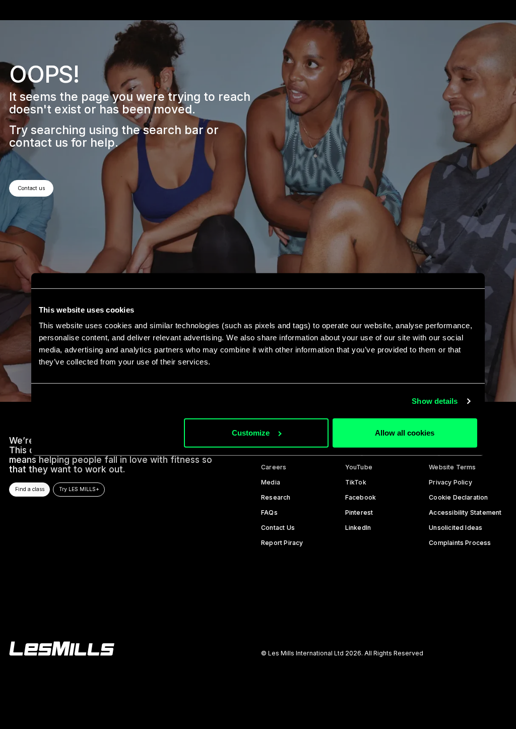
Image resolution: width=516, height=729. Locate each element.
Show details (435, 401)
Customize (251, 433)
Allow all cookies (404, 433)
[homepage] (61, 648)
